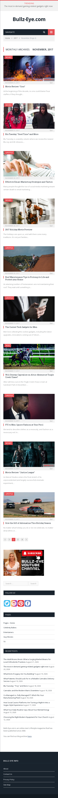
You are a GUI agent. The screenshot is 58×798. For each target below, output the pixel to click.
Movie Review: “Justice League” (20, 472)
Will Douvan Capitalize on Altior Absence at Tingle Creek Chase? (29, 375)
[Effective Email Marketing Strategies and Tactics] (29, 164)
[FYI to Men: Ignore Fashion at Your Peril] (29, 407)
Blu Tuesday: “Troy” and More (16, 686)
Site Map (7, 785)
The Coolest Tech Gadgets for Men (21, 327)
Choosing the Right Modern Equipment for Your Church (26, 717)
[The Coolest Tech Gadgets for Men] (29, 309)
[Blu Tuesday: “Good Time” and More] (29, 116)
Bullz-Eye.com (29, 19)
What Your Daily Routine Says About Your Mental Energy (26, 710)
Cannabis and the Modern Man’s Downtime (21, 690)
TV (5, 641)
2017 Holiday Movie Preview (18, 229)
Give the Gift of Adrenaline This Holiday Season (28, 523)
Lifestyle (9, 153)
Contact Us (7, 774)
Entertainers (9, 632)
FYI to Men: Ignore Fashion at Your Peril (24, 424)
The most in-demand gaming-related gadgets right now (28, 6)
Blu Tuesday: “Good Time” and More (21, 134)
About (5, 768)
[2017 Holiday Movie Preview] (29, 212)
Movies (8, 57)
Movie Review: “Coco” (15, 86)
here (30, 736)
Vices (8, 345)
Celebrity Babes (10, 627)
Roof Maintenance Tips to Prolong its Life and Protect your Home (27, 278)
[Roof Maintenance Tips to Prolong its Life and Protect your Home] (29, 259)
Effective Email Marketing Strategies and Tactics (29, 182)
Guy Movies (8, 637)
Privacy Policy (8, 779)
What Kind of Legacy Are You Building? (19, 674)
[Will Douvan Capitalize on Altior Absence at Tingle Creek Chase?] (29, 357)
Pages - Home (9, 623)
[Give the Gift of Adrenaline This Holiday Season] (29, 505)
